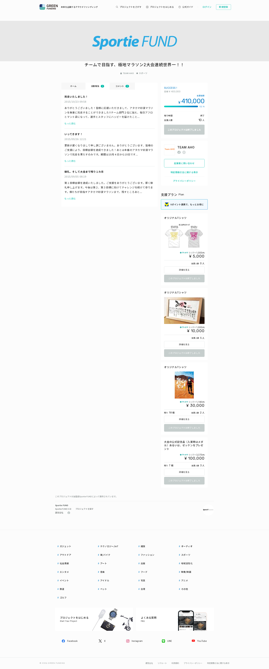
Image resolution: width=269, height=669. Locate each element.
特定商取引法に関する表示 (184, 172)
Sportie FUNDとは (63, 509)
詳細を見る (184, 270)
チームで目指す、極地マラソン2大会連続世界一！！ (134, 64)
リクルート (162, 663)
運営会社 (59, 513)
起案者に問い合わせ (184, 163)
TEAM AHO (128, 73)
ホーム (73, 86)
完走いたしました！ (76, 96)
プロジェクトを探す (84, 509)
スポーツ (143, 73)
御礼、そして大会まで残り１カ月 (84, 171)
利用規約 (175, 663)
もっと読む (70, 123)
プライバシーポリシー (184, 180)
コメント (122, 86)
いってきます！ (73, 134)
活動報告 (97, 86)
